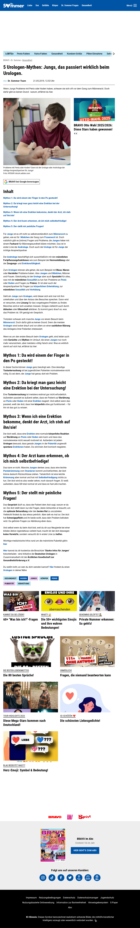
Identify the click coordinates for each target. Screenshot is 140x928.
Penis (54, 578)
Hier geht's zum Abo (85, 850)
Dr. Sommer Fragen (69, 5)
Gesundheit (87, 5)
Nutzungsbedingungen (50, 897)
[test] (79, 877)
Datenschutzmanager (87, 897)
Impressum (31, 897)
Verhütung (23, 583)
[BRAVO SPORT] (85, 817)
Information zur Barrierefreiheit (71, 902)
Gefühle (45, 5)
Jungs (33, 578)
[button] (37, 208)
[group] (57, 53)
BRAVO (6, 60)
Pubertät (9, 583)
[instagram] (43, 877)
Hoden (23, 578)
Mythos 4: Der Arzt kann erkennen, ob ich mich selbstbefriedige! (34, 221)
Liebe (29, 5)
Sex (37, 5)
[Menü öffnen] (135, 5)
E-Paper (114, 902)
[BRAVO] (55, 817)
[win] (97, 877)
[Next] (112, 53)
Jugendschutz (107, 897)
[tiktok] (52, 877)
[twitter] (70, 877)
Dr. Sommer (16, 60)
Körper (55, 5)
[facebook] (61, 877)
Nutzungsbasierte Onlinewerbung (38, 902)
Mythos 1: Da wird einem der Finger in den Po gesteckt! (30, 198)
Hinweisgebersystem (98, 902)
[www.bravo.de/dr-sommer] (13, 5)
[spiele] (88, 877)
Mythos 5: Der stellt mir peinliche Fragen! (23, 226)
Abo (70, 907)
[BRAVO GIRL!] (70, 817)
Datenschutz (69, 897)
